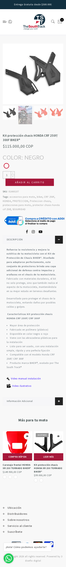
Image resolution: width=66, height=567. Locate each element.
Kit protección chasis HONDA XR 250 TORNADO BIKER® (25, 468)
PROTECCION (20, 201)
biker (39, 196)
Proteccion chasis (40, 201)
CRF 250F (49, 196)
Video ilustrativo (22, 385)
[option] (33, 74)
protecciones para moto (17, 205)
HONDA (7, 201)
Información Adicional (20, 401)
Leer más (26, 456)
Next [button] (52, 76)
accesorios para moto (22, 196)
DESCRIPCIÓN (15, 239)
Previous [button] (9, 75)
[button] (58, 182)
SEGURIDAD (19, 209)
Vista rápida (4, 436)
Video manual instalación (26, 378)
